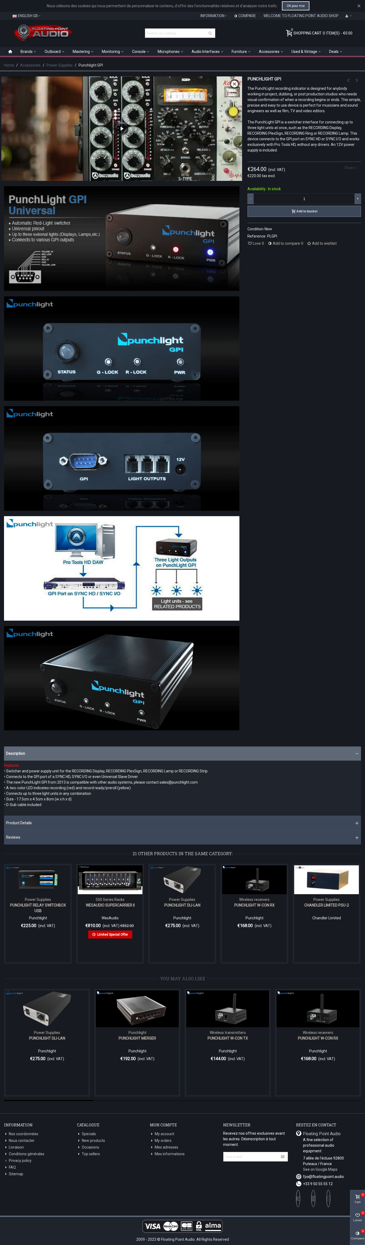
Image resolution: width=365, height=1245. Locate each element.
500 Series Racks (110, 899)
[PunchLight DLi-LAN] (182, 879)
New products (93, 1140)
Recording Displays (74, 1032)
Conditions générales (26, 1154)
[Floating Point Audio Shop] (42, 33)
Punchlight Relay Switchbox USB (38, 908)
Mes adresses (166, 1147)
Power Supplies (38, 899)
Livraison (16, 1147)
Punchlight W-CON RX (254, 905)
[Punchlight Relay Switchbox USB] (38, 879)
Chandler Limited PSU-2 (326, 905)
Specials (89, 1134)
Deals (334, 51)
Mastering (81, 51)
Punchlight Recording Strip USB (74, 1038)
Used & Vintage (304, 51)
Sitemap (16, 1174)
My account (164, 1134)
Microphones (169, 51)
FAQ (12, 1167)
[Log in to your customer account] (349, 16)
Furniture (239, 51)
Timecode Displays (255, 1032)
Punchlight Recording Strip (165, 1038)
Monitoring (111, 51)
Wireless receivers (254, 899)
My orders (163, 1140)
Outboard (53, 51)
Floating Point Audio (322, 1133)
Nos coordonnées (23, 1134)
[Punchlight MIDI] (348, 80)
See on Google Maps (320, 1169)
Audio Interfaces (206, 51)
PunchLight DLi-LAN (182, 905)
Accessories (269, 51)
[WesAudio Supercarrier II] (110, 879)
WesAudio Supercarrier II (110, 905)
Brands (27, 51)
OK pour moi (296, 6)
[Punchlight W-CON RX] (254, 879)
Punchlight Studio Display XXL (255, 1038)
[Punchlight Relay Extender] (357, 80)
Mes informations (170, 1154)
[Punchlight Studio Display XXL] (254, 1008)
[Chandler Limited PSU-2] (326, 879)
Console (139, 51)
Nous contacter (21, 1140)
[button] (182, 753)
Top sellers (91, 1154)
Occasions (90, 1147)
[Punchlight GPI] (121, 288)
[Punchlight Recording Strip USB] (74, 1008)
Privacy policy (20, 1160)
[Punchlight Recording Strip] (164, 1008)
